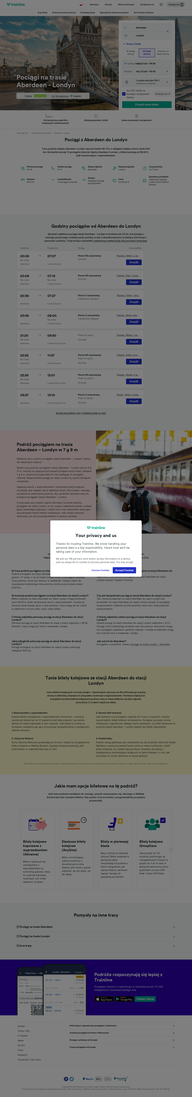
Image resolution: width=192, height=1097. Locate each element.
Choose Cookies (100, 570)
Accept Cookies (124, 570)
